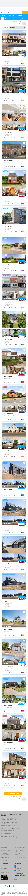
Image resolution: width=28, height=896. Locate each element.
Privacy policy (21, 891)
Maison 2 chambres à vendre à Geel (9, 819)
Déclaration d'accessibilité (22, 893)
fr (26, 9)
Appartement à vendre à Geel (7, 830)
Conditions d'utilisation (5, 891)
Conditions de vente (10, 892)
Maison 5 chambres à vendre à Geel (9, 823)
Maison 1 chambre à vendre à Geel (8, 818)
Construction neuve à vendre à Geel (9, 837)
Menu (25, 12)
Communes (13, 893)
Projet (5, 601)
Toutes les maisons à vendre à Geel (8, 825)
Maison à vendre (8, 57)
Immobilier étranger (11, 9)
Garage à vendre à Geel (6, 832)
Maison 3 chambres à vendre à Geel (9, 821)
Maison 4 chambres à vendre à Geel (9, 822)
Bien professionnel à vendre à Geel (8, 834)
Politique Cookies (14, 891)
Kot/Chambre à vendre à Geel (7, 836)
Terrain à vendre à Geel (6, 833)
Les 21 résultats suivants (12, 793)
